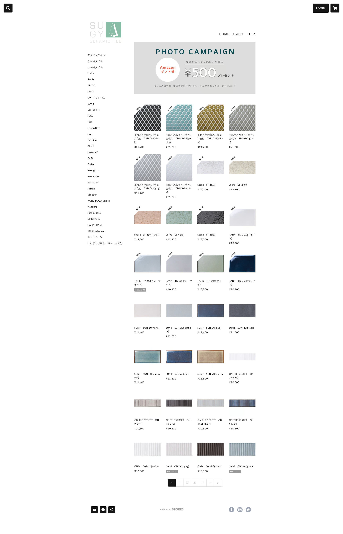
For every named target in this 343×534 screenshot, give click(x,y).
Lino (90, 134)
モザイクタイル (96, 55)
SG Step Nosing (96, 231)
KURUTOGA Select (99, 200)
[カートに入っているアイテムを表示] (334, 8)
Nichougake (94, 213)
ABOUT (238, 34)
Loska (91, 73)
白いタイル (94, 109)
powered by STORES (171, 510)
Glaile (91, 164)
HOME (224, 34)
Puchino (92, 140)
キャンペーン (95, 237)
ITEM (251, 34)
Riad (90, 122)
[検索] (8, 8)
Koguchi (92, 207)
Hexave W (93, 176)
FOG (90, 116)
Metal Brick (94, 219)
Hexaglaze (93, 170)
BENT (91, 146)
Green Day (94, 128)
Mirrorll (91, 188)
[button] (321, 8)
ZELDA (91, 85)
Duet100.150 (95, 225)
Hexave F (93, 152)
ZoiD (90, 158)
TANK (91, 79)
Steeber (92, 194)
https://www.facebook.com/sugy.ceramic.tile (231, 509)
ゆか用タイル (95, 67)
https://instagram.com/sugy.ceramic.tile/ (240, 509)
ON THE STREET (97, 97)
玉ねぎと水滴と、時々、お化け (105, 243)
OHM (91, 91)
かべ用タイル (95, 61)
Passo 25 (93, 182)
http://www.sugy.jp (248, 509)
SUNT (91, 103)
